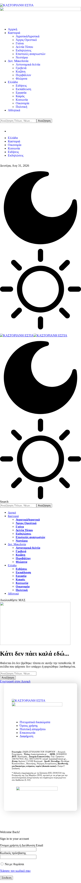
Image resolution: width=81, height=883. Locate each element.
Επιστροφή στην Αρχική (15, 681)
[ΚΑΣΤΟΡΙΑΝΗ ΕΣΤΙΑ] (33, 335)
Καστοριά (14, 141)
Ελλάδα (13, 137)
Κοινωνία (14, 148)
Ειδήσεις (13, 152)
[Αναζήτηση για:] (18, 673)
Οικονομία (14, 145)
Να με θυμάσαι (14, 864)
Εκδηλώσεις (15, 155)
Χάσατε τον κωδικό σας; (15, 870)
